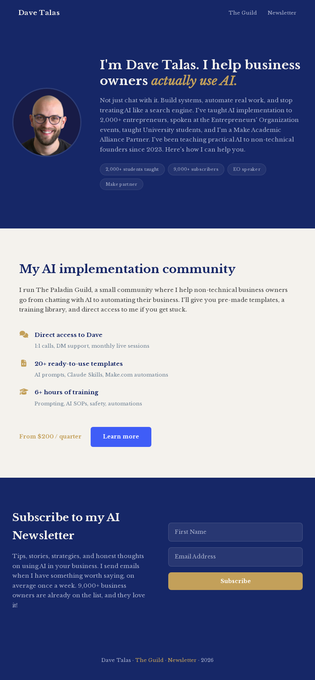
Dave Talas (39, 13)
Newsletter (282, 13)
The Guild (243, 13)
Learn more (121, 436)
